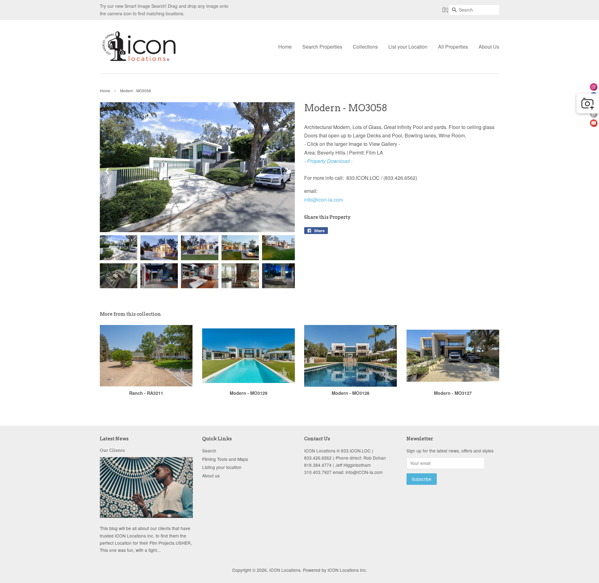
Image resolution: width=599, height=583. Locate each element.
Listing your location (221, 467)
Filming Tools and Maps (225, 459)
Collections (365, 46)
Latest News (114, 439)
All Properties (453, 46)
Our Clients (112, 450)
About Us (489, 46)
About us (211, 475)
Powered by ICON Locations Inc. (335, 570)
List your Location (407, 46)
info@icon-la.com (323, 199)
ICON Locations (284, 570)
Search (209, 450)
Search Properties (322, 46)
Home (285, 46)
